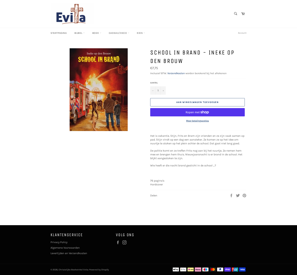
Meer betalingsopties (197, 120)
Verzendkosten (176, 73)
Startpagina (59, 33)
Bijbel (78, 33)
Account (242, 33)
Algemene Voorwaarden (65, 247)
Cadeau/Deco (118, 33)
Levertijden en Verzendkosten (69, 253)
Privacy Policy (59, 242)
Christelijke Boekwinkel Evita (73, 269)
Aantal (154, 83)
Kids (140, 33)
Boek (96, 33)
